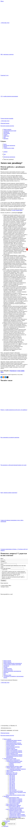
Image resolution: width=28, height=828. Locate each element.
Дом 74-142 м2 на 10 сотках (16, 791)
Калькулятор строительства (13, 759)
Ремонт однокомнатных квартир (14, 754)
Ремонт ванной (7, 660)
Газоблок (11, 763)
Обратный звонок (5, 123)
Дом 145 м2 (12, 778)
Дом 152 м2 (12, 780)
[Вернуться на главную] (14, 19)
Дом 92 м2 (11, 793)
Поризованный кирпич (15, 762)
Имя (2, 558)
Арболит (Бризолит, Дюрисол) (13, 767)
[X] (7, 377)
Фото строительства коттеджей (14, 809)
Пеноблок (11, 765)
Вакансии (5, 672)
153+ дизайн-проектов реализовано (9, 96)
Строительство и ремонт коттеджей (12, 664)
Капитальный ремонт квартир (13, 743)
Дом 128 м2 (12, 776)
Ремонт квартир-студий (12, 753)
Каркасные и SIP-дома (11, 772)
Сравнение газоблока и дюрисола (17, 769)
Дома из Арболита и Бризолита (17, 811)
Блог (4, 137)
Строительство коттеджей (9, 130)
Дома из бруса (9, 771)
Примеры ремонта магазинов (16, 808)
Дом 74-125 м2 (12, 789)
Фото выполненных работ (12, 797)
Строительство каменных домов (14, 761)
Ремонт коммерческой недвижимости (12, 663)
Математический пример (8, 575)
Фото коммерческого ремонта (13, 805)
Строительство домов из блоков (17, 814)
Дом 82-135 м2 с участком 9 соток (17, 792)
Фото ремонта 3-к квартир (15, 801)
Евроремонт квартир (11, 741)
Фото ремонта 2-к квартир (15, 800)
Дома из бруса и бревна (15, 813)
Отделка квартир (10, 745)
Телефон (3, 561)
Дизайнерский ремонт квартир (13, 740)
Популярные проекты (11, 774)
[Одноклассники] (3, 377)
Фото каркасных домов (15, 817)
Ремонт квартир (7, 129)
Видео (5, 144)
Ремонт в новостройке (11, 749)
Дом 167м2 (12, 782)
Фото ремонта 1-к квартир (15, 798)
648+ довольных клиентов (7, 54)
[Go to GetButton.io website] (3, 826)
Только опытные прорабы (7, 118)
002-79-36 (5, 22)
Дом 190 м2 (12, 785)
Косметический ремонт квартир (14, 744)
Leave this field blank (6, 568)
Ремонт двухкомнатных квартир (14, 752)
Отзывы (5, 134)
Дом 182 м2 (12, 784)
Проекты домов (7, 675)
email (2, 564)
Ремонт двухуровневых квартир (14, 750)
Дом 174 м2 (12, 783)
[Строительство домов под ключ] (6, 33)
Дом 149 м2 (12, 779)
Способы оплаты (7, 668)
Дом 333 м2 (12, 788)
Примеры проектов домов (15, 810)
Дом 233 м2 (12, 787)
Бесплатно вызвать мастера (7, 125)
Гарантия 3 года (4, 75)
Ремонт (5, 146)
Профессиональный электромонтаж (12, 671)
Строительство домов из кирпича (17, 815)
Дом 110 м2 (12, 775)
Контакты (5, 138)
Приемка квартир (10, 748)
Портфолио (6, 132)
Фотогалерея (6, 133)
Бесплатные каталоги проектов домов (15, 795)
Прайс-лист (6, 136)
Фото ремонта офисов (14, 806)
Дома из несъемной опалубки (13, 770)
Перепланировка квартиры (13, 746)
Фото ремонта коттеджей (12, 804)
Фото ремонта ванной (14, 802)
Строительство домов (8, 148)
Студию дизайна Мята (16, 210)
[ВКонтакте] (1, 377)
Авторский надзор (7, 669)
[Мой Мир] (5, 377)
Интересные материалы (9, 145)
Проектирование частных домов (14, 766)
